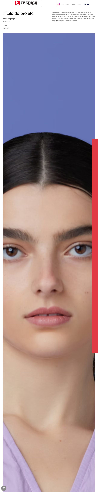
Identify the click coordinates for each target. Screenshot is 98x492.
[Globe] (85, 4)
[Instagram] (58, 4)
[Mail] (88, 4)
